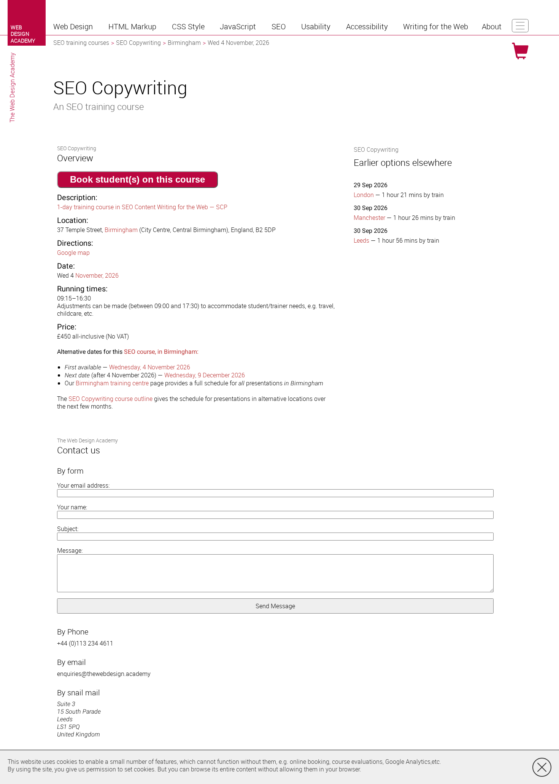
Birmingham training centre (112, 383)
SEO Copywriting (138, 42)
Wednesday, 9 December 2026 (204, 375)
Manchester (369, 217)
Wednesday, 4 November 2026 (149, 367)
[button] (74, 26)
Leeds (361, 240)
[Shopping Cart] (520, 51)
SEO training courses (81, 42)
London (364, 195)
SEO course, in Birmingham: (161, 351)
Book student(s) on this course (137, 179)
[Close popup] (541, 767)
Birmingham (184, 42)
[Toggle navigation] (520, 25)
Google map (73, 252)
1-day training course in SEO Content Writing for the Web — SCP (142, 207)
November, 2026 (97, 275)
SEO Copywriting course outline (110, 398)
